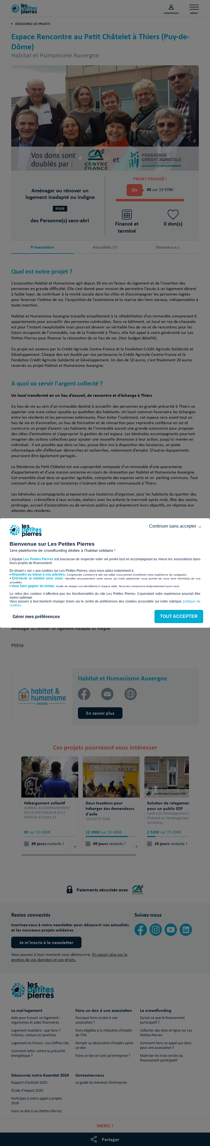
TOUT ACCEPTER (179, 616)
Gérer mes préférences (36, 616)
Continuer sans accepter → (175, 526)
